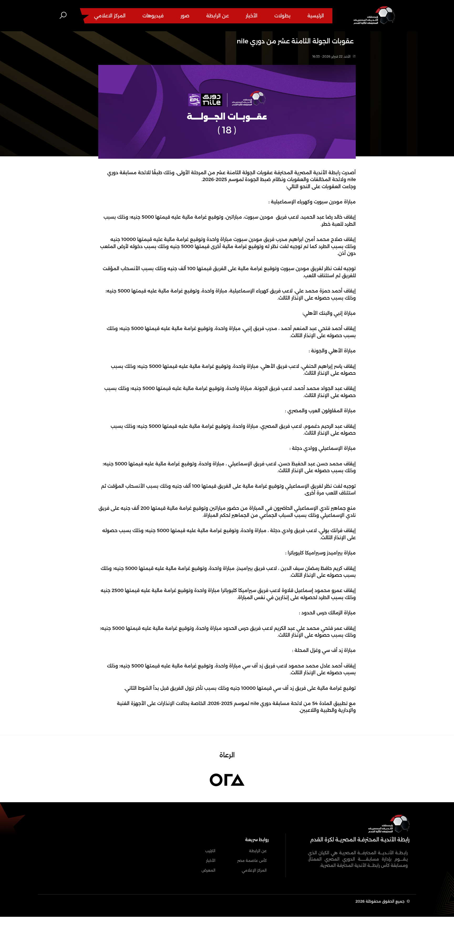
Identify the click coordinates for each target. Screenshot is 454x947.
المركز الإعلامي (254, 870)
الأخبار (251, 16)
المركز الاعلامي (110, 16)
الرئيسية (315, 16)
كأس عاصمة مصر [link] (252, 860)
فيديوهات (153, 16)
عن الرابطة (217, 16)
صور (184, 16)
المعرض (208, 870)
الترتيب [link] (210, 850)
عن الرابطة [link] (258, 850)
